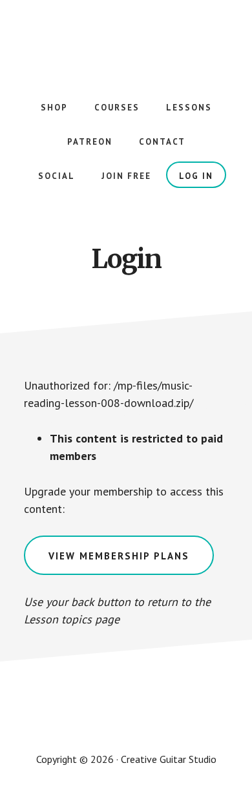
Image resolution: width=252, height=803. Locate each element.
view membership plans (118, 556)
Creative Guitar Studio (126, 39)
